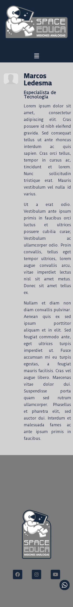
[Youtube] (55, 574)
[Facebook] (17, 574)
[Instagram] (36, 574)
